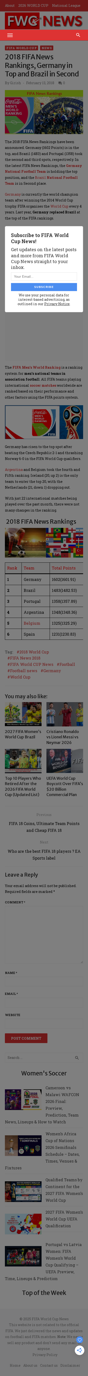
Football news (23, 670)
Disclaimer (70, 1365)
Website (12, 1015)
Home (15, 1365)
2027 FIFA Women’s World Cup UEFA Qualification (64, 1219)
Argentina (14, 469)
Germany (13, 194)
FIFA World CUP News (31, 664)
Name (11, 973)
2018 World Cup (34, 652)
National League (66, 5)
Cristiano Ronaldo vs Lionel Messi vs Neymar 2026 (62, 737)
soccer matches (43, 385)
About (10, 5)
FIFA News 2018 (25, 658)
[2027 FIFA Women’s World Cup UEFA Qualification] (23, 1225)
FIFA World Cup (21, 48)
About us (30, 1365)
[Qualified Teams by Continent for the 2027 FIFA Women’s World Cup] (23, 1192)
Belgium (32, 623)
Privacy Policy (45, 1354)
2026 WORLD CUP (33, 5)
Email (11, 994)
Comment (15, 902)
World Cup (59, 206)
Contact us (49, 1365)
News (47, 48)
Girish (15, 83)
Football (67, 664)
